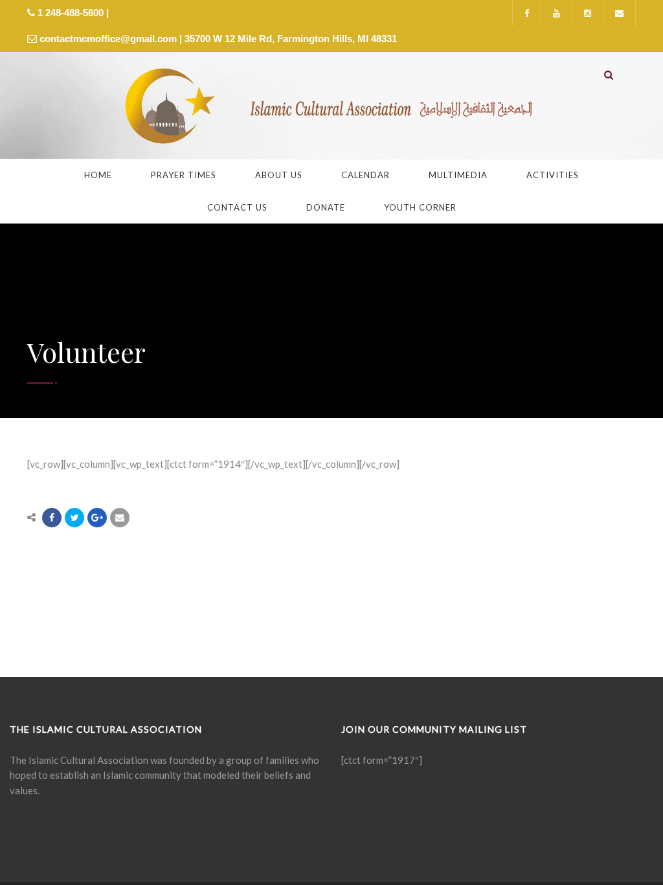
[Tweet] (74, 517)
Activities (552, 175)
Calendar (365, 175)
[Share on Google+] (97, 517)
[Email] (119, 517)
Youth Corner (420, 207)
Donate (325, 207)
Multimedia (458, 175)
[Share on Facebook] (52, 517)
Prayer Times (183, 175)
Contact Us (237, 207)
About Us (278, 175)
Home (98, 175)
